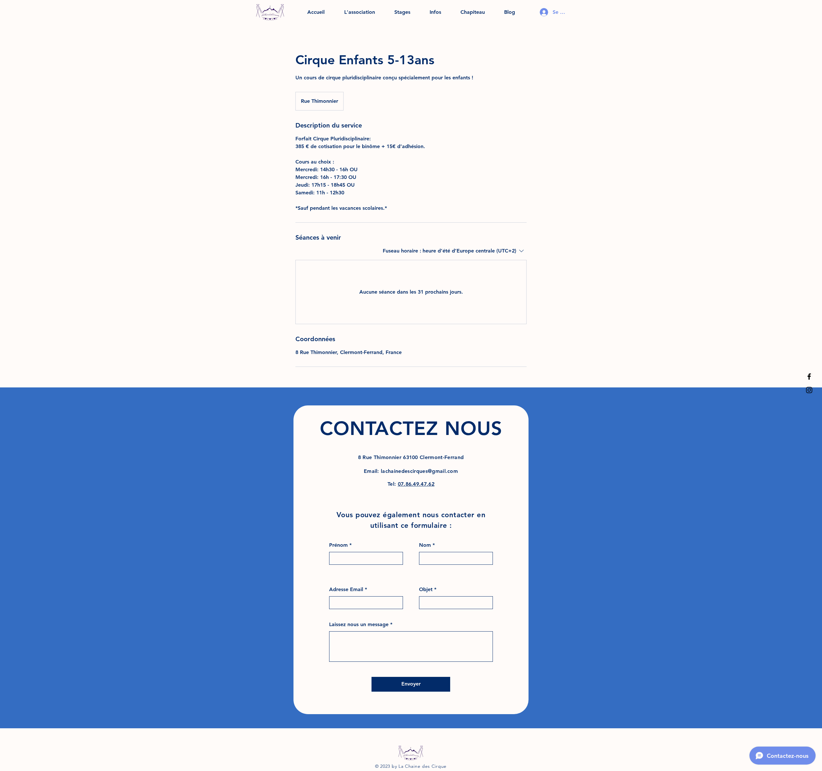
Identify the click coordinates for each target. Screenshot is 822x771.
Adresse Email (346, 589)
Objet (426, 589)
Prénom (338, 545)
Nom (425, 545)
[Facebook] (809, 376)
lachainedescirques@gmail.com (419, 471)
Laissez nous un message (359, 624)
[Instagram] (809, 390)
